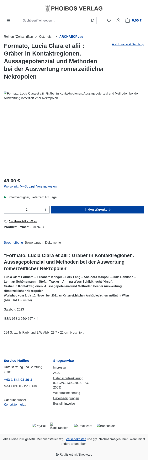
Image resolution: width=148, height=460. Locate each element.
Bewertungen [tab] (34, 242)
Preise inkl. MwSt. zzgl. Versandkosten (30, 186)
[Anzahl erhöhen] (46, 209)
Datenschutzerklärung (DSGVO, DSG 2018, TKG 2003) (71, 383)
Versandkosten (76, 439)
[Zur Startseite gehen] (74, 8)
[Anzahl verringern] (8, 209)
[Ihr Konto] (118, 20)
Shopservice (63, 361)
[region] (74, 132)
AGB (56, 372)
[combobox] (54, 20)
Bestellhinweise (64, 403)
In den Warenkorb (98, 209)
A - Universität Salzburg (128, 44)
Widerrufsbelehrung (66, 392)
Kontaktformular (14, 404)
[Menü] (8, 20)
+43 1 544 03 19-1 (18, 380)
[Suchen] (92, 20)
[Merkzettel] (109, 20)
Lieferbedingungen (66, 398)
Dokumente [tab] (53, 242)
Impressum (60, 367)
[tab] (13, 242)
